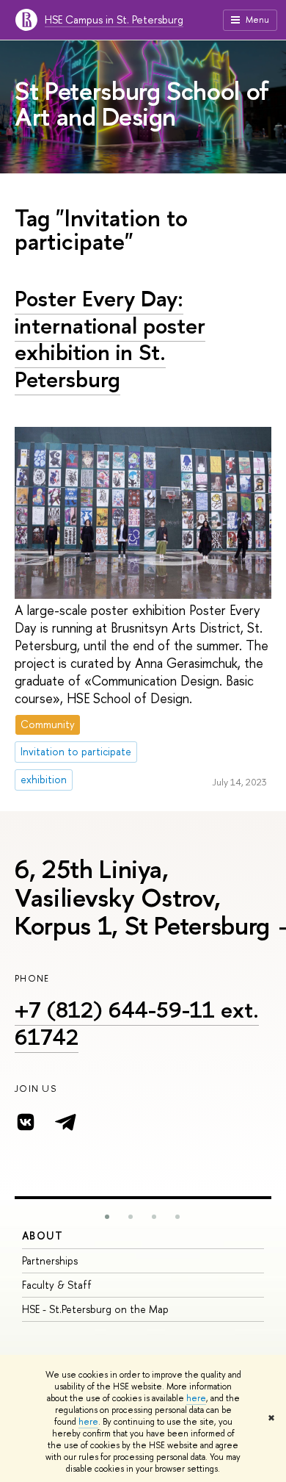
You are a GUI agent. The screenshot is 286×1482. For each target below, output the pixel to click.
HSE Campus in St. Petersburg (114, 19)
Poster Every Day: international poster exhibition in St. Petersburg (110, 339)
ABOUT (42, 1235)
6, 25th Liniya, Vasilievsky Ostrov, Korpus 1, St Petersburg (142, 897)
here (196, 1398)
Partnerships (50, 1260)
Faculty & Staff (57, 1285)
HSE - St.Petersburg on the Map (95, 1309)
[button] (107, 1216)
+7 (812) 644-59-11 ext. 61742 (137, 1023)
